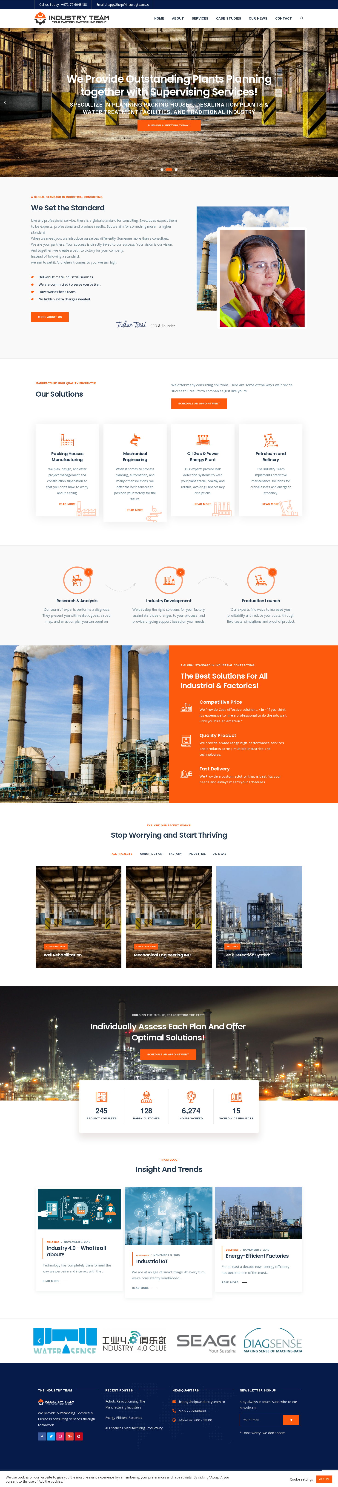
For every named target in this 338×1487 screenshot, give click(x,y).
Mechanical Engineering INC (162, 955)
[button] (39, 1340)
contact (283, 18)
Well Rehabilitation (63, 955)
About (178, 18)
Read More (67, 504)
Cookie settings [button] (301, 1479)
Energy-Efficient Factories (257, 1256)
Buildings (53, 1242)
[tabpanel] (169, 102)
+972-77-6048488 (74, 4)
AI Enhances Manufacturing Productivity (134, 1428)
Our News (258, 18)
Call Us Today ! (57, 121)
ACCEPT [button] (324, 1479)
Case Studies (228, 18)
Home (159, 18)
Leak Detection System (247, 955)
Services (200, 18)
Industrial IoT (152, 1261)
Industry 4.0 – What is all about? (76, 1251)
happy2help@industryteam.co (127, 4)
